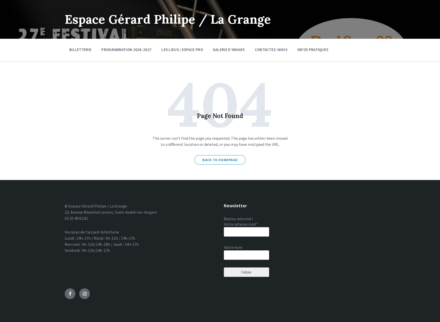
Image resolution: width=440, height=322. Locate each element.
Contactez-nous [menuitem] (271, 49)
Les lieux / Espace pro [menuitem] (182, 49)
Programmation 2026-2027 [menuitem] (126, 49)
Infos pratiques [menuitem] (312, 49)
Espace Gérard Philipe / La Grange (168, 19)
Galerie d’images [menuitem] (229, 49)
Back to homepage (220, 160)
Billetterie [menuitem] (80, 49)
